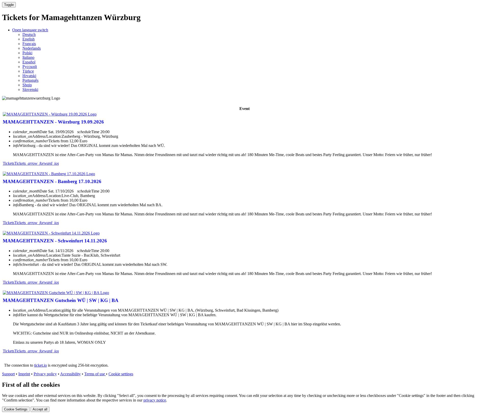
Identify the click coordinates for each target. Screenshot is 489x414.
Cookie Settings (16, 409)
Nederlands (31, 48)
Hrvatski (29, 76)
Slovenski (30, 89)
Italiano (28, 57)
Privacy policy (45, 374)
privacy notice (154, 400)
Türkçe (28, 71)
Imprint (24, 374)
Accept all (40, 409)
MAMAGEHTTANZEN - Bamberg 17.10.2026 (52, 181)
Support (8, 374)
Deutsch (29, 34)
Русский (29, 66)
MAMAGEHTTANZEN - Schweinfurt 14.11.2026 (55, 240)
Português (30, 80)
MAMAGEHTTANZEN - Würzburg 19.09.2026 (53, 122)
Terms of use (95, 374)
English (28, 39)
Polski (27, 53)
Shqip (27, 85)
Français (29, 44)
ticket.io (40, 365)
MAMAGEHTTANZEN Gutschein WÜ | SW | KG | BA (60, 300)
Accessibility (70, 374)
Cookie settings (120, 374)
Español (28, 62)
